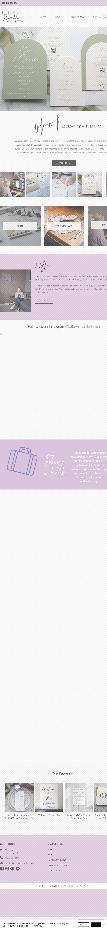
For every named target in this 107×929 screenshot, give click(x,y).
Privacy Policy (36, 925)
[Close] (103, 924)
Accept (96, 924)
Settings (83, 924)
